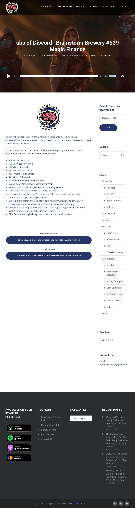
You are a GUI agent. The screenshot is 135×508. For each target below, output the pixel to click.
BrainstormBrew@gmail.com (49, 187)
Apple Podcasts (114, 200)
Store (125, 6)
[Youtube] (127, 503)
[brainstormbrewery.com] (12, 7)
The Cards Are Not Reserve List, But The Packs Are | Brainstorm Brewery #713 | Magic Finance (117, 440)
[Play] (8, 76)
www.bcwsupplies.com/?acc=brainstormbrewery (36, 194)
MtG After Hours (115, 294)
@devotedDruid (13, 140)
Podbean (111, 187)
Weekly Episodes (115, 252)
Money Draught (114, 281)
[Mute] (106, 76)
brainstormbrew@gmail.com (113, 364)
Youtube (92, 6)
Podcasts (83, 56)
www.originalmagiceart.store (34, 214)
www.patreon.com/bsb (41, 183)
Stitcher (110, 207)
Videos (110, 307)
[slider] (112, 77)
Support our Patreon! (19, 183)
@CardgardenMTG (57, 136)
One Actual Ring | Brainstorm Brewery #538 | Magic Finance (49, 240)
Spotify (110, 194)
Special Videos (114, 239)
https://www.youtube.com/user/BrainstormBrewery (30, 153)
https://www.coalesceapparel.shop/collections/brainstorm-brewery (41, 204)
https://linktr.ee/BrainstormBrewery (26, 180)
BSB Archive (109, 6)
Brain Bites (112, 232)
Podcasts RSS (47, 434)
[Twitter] (121, 503)
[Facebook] (115, 503)
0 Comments (106, 56)
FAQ (109, 245)
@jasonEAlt (37, 136)
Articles (110, 265)
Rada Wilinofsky (78, 503)
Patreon (80, 6)
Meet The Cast (64, 6)
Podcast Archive (114, 300)
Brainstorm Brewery (48, 56)
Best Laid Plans (114, 287)
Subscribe (46, 6)
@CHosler (18, 136)
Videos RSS (46, 439)
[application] (61, 76)
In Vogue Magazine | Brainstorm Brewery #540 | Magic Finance (49, 256)
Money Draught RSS (51, 425)
